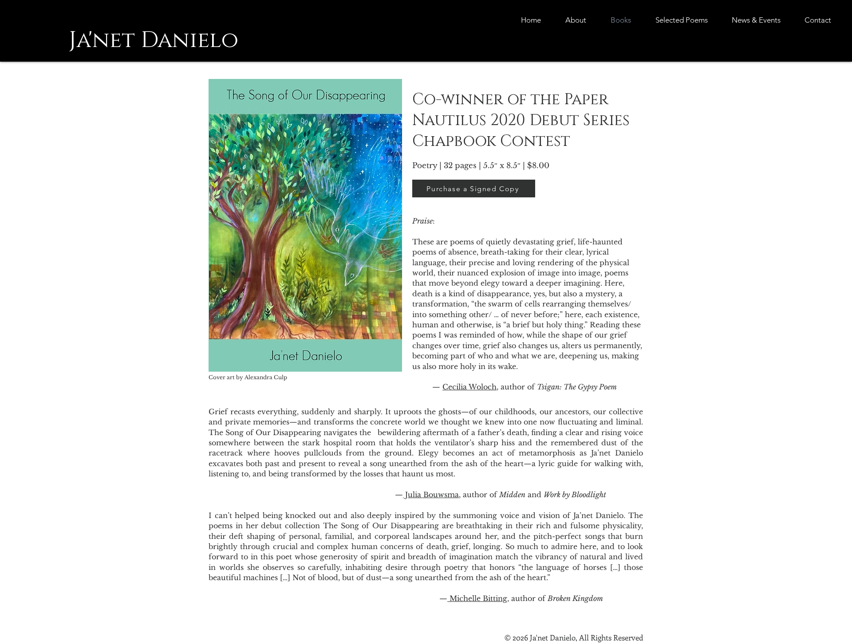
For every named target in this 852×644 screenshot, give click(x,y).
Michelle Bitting (477, 598)
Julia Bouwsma (431, 494)
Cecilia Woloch (469, 386)
